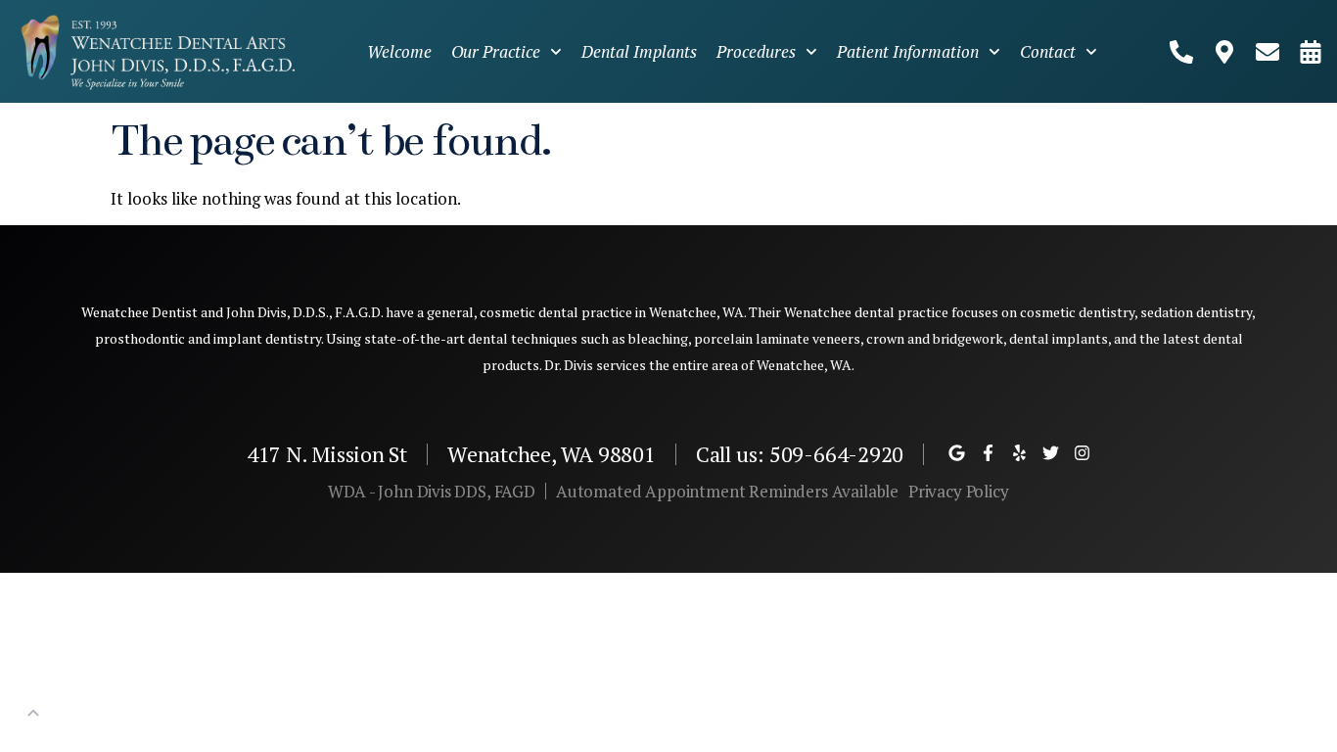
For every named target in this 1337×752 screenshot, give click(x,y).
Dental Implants (639, 51)
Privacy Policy (958, 491)
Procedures (756, 51)
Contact (1048, 51)
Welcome (399, 51)
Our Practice (495, 51)
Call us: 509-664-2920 (799, 454)
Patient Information (908, 51)
